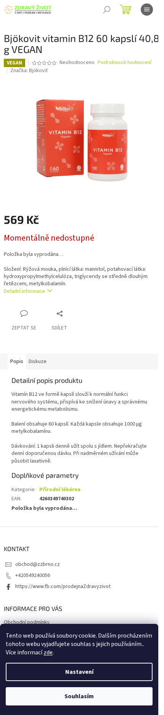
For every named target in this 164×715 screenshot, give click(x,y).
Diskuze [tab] (38, 361)
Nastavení (79, 672)
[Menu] (146, 9)
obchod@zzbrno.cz (37, 564)
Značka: (29, 70)
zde (48, 652)
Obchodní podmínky (27, 622)
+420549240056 (32, 575)
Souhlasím (79, 696)
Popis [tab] (16, 361)
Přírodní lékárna (59, 489)
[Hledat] (106, 9)
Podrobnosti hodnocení (124, 62)
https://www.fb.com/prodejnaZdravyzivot (63, 586)
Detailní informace (24, 291)
